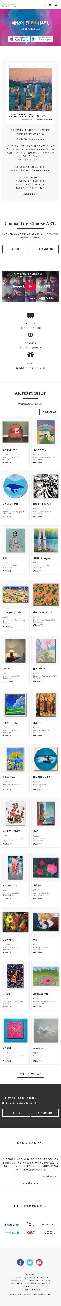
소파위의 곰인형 (10, 449)
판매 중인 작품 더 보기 (30, 1074)
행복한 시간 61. (10, 722)
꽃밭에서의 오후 (40, 994)
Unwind (6, 668)
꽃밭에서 (7, 1048)
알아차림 (37, 885)
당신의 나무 (8, 994)
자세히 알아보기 (30, 194)
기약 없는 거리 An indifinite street (43, 504)
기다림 (36, 831)
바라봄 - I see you (41, 558)
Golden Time (9, 777)
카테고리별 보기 (50, 412)
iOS (16, 249)
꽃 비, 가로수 (39, 668)
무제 (35, 939)
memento (38, 1048)
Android (47, 249)
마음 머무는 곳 (39, 449)
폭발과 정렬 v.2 (10, 885)
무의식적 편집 (9, 939)
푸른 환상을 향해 (10, 504)
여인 (5, 558)
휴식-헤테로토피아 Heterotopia (43, 777)
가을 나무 (37, 722)
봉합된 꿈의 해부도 (11, 831)
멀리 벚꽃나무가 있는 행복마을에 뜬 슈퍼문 (13, 612)
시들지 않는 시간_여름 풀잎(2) (43, 612)
